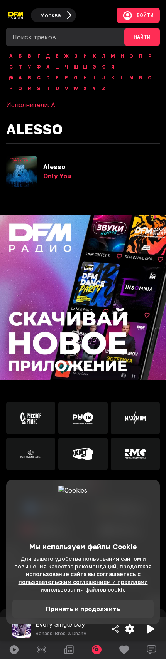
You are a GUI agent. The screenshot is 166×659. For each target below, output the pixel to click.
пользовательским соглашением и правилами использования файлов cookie (83, 586)
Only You (57, 176)
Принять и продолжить (83, 609)
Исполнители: (30, 105)
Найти (142, 37)
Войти (145, 15)
